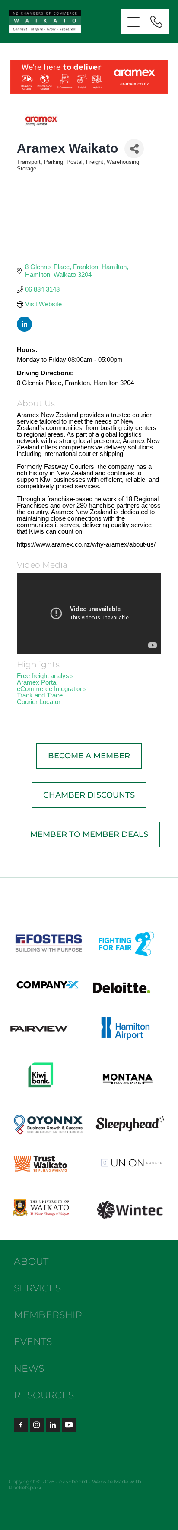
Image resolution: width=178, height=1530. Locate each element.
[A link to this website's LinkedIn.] (53, 1425)
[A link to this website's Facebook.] (21, 1425)
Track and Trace (40, 695)
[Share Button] (134, 148)
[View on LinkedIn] (24, 329)
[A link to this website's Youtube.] (69, 1425)
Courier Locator (38, 701)
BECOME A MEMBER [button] (89, 756)
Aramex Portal (37, 682)
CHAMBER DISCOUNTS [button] (89, 795)
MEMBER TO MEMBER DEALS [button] (89, 834)
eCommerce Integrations (52, 688)
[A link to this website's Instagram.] (37, 1425)
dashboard (73, 1482)
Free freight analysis (45, 675)
